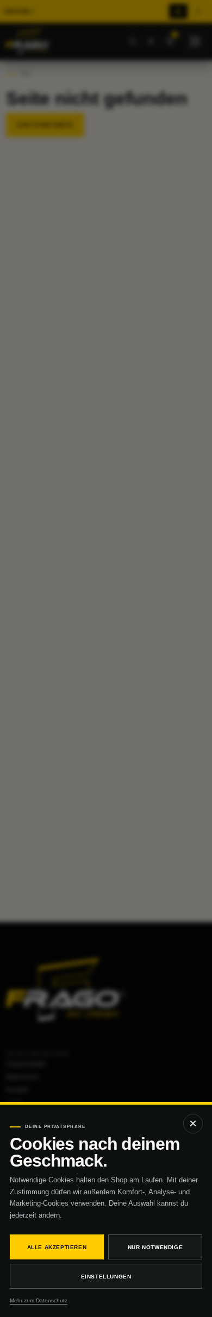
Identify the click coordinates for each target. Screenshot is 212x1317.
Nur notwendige (155, 1247)
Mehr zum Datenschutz (38, 1300)
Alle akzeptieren (57, 1247)
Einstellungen (106, 1277)
